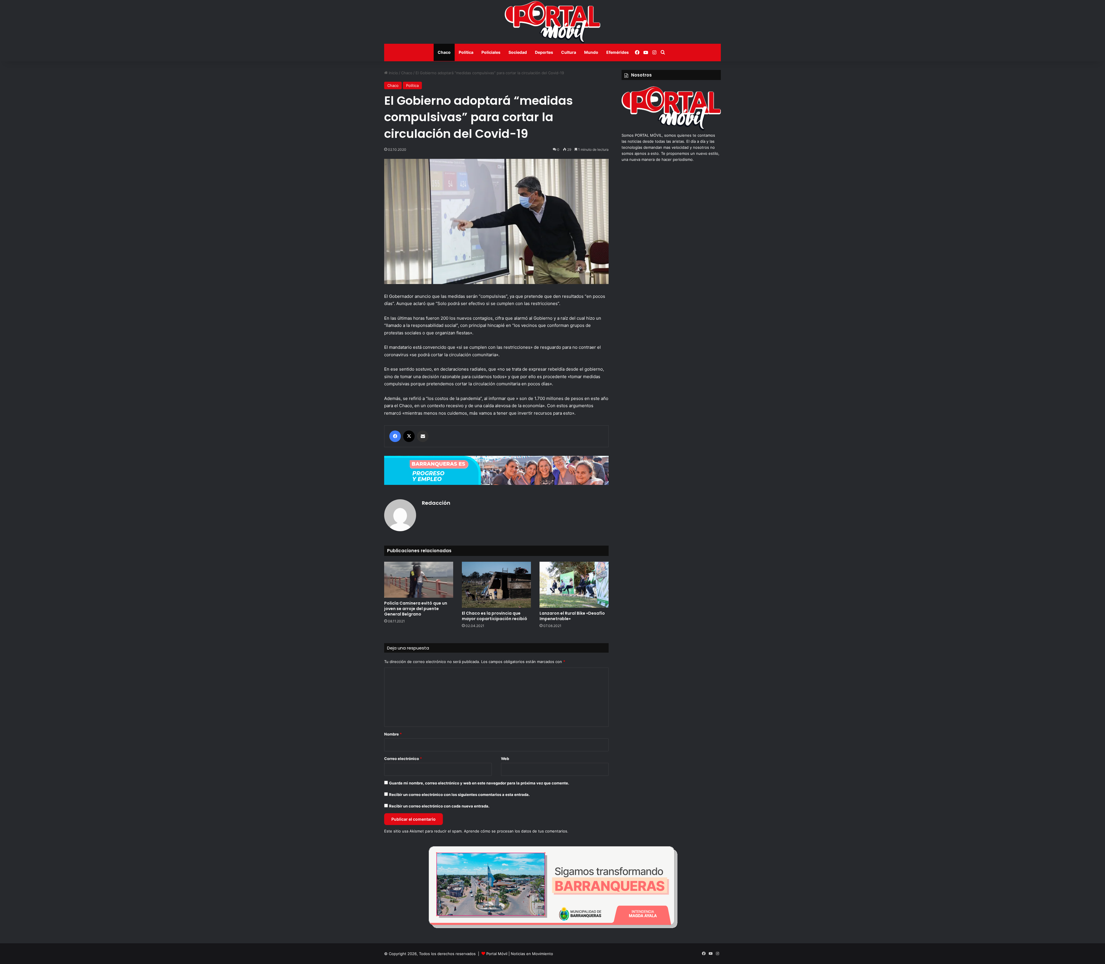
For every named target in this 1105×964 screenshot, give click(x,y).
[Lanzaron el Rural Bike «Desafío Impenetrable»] (574, 585)
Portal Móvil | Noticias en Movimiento (519, 953)
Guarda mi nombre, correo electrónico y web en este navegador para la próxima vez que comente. (479, 783)
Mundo (591, 52)
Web (505, 758)
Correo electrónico (403, 758)
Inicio (393, 73)
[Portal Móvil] (552, 21)
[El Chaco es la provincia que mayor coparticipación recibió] (496, 585)
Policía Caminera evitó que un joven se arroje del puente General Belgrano (415, 608)
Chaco (444, 52)
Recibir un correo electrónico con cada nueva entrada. (439, 806)
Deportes (544, 52)
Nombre (393, 734)
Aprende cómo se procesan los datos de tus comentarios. (516, 831)
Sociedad (517, 52)
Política (466, 52)
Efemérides (617, 52)
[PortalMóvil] (671, 129)
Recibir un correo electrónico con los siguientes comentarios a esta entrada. (459, 794)
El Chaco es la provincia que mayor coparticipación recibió (494, 616)
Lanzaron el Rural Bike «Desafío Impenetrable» (572, 616)
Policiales (490, 52)
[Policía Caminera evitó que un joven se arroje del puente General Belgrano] (418, 580)
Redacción (436, 502)
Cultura (568, 52)
